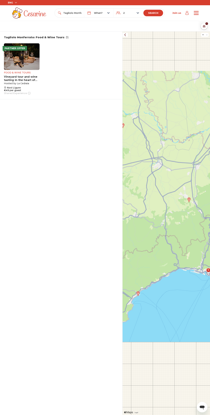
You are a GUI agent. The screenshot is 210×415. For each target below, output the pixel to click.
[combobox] (72, 13)
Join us (176, 12)
